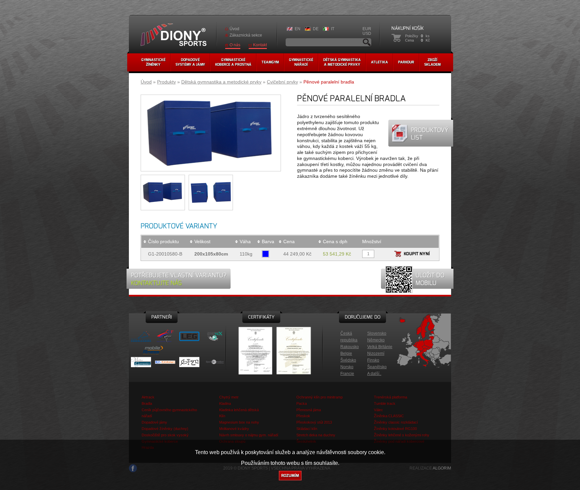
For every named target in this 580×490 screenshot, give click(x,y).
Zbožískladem (432, 62)
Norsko (346, 367)
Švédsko (348, 360)
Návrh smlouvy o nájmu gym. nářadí (248, 435)
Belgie (346, 353)
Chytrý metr (229, 397)
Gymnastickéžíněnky (153, 62)
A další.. (374, 373)
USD (366, 33)
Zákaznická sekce (246, 35)
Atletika (379, 62)
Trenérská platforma (390, 397)
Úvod (234, 28)
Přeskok (303, 416)
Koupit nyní (417, 254)
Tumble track (384, 403)
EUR (366, 28)
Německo (376, 340)
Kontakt (260, 45)
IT (332, 28)
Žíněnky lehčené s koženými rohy (401, 435)
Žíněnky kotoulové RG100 (395, 429)
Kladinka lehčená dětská (239, 410)
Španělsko (377, 367)
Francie (347, 373)
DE (316, 28)
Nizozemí (375, 353)
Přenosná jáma (308, 410)
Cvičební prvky (282, 82)
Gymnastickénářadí (301, 62)
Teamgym (270, 62)
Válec (378, 410)
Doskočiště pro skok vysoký (165, 435)
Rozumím (290, 475)
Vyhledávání (367, 42)
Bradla (147, 403)
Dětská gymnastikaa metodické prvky (342, 62)
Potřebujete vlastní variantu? (179, 279)
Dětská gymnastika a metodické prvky (221, 82)
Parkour (406, 62)
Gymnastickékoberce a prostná (233, 62)
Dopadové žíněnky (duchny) (165, 429)
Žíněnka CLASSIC (389, 416)
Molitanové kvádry (234, 429)
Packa (301, 403)
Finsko (373, 360)
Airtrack (148, 397)
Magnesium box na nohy (239, 422)
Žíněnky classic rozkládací (396, 422)
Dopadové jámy (154, 422)
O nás (235, 45)
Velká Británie (379, 346)
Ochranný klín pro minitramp (319, 397)
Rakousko (349, 346)
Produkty (166, 82)
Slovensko (376, 333)
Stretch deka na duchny (315, 435)
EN (297, 28)
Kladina (225, 403)
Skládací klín (306, 429)
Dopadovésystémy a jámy (190, 62)
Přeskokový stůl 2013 (314, 422)
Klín (222, 416)
